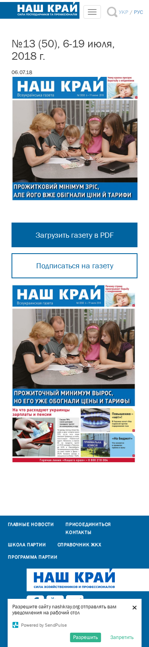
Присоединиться (88, 524)
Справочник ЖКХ (79, 544)
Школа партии (27, 544)
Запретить (122, 637)
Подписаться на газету (74, 265)
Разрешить (85, 637)
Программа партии (33, 557)
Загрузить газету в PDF (75, 235)
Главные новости (31, 524)
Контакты (78, 532)
